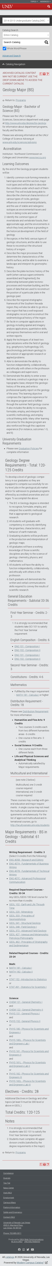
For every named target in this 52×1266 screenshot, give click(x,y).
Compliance (8, 1173)
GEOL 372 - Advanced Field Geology (28, 930)
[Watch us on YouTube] (32, 1250)
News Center (8, 1188)
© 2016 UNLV (17, 1242)
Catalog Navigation (15, 64)
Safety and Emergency (12, 1212)
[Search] (46, 42)
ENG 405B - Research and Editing (26, 859)
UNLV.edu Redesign (32, 1242)
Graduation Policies (29, 448)
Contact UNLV (9, 1217)
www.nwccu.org (37, 157)
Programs (21, 100)
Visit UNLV (7, 1193)
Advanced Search (11, 55)
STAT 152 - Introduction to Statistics (28, 979)
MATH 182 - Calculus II (21, 971)
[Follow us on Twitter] (23, 1250)
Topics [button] (33, 2)
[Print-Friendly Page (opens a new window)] (44, 73)
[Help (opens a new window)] (47, 73)
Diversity (6, 1178)
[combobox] (26, 20)
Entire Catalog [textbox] (11, 35)
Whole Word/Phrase (17, 48)
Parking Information (11, 1207)
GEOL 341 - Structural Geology (25, 923)
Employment (8, 1198)
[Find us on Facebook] (19, 1250)
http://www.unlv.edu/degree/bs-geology (25, 123)
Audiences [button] (44, 2)
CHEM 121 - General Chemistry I (25, 1002)
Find (49, 6)
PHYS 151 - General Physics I (24, 1013)
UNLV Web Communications (31, 1239)
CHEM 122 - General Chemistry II (26, 1009)
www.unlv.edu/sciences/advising (20, 142)
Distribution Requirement (35, 711)
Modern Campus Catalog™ (31, 1262)
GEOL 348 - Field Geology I (23, 926)
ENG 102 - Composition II (27, 650)
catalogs (9, 1257)
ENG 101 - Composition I (27, 646)
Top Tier (6, 1183)
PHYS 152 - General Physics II (24, 1021)
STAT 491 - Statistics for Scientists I (28, 987)
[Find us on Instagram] (28, 1250)
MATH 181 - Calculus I (27, 695)
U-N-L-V (7, 6)
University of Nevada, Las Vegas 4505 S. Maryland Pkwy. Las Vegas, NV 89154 (16, 1225)
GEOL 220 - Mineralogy (21, 911)
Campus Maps (9, 1202)
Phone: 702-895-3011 (12, 1233)
